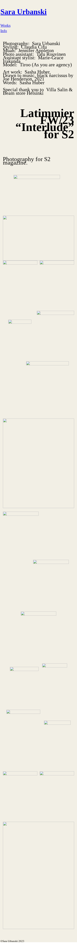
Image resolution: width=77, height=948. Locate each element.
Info (3, 31)
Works (5, 25)
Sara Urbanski (23, 11)
